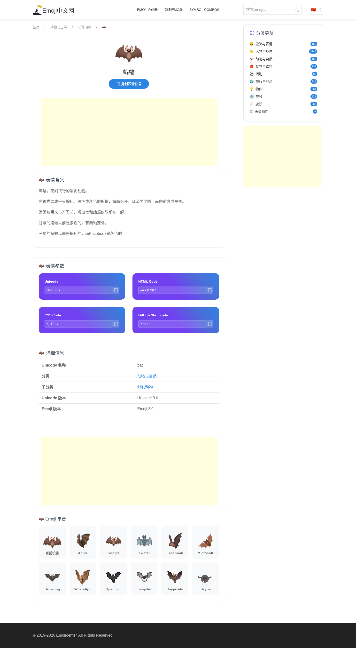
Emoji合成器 (147, 10)
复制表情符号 (130, 84)
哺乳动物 (84, 27)
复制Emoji (173, 10)
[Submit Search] (297, 10)
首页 (36, 27)
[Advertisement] (129, 132)
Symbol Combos (204, 10)
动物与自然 (58, 27)
